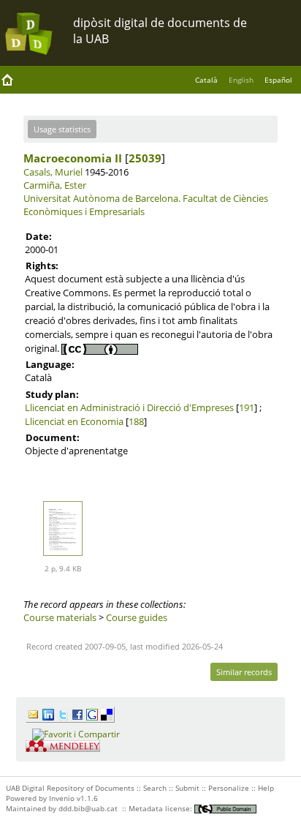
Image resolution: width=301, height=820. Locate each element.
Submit (187, 788)
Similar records (244, 671)
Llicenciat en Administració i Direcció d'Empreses (129, 407)
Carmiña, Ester (54, 185)
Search (155, 788)
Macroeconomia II (72, 158)
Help (266, 788)
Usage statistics (62, 129)
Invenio (62, 798)
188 (136, 421)
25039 (145, 158)
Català (206, 80)
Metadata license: (161, 808)
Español (278, 80)
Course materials (59, 617)
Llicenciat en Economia (74, 421)
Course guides (136, 617)
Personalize (228, 788)
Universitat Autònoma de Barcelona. (101, 198)
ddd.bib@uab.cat (88, 808)
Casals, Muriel (53, 171)
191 (246, 407)
